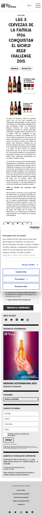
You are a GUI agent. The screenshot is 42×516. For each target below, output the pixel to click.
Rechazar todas (21, 286)
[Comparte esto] (8, 223)
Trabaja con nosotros (21, 501)
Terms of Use (16, 296)
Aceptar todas (21, 272)
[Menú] (38, 5)
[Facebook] (6, 319)
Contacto (21, 504)
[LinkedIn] (16, 319)
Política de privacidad (21, 494)
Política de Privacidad (22, 448)
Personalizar (20, 279)
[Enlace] (8, 6)
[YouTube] (22, 319)
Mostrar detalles (28, 265)
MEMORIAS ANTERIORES (12, 386)
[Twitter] (11, 319)
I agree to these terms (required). (19, 300)
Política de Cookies (21, 497)
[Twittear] (17, 223)
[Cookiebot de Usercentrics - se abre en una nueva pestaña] (29, 227)
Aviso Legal (21, 490)
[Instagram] (27, 320)
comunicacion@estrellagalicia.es (14, 467)
